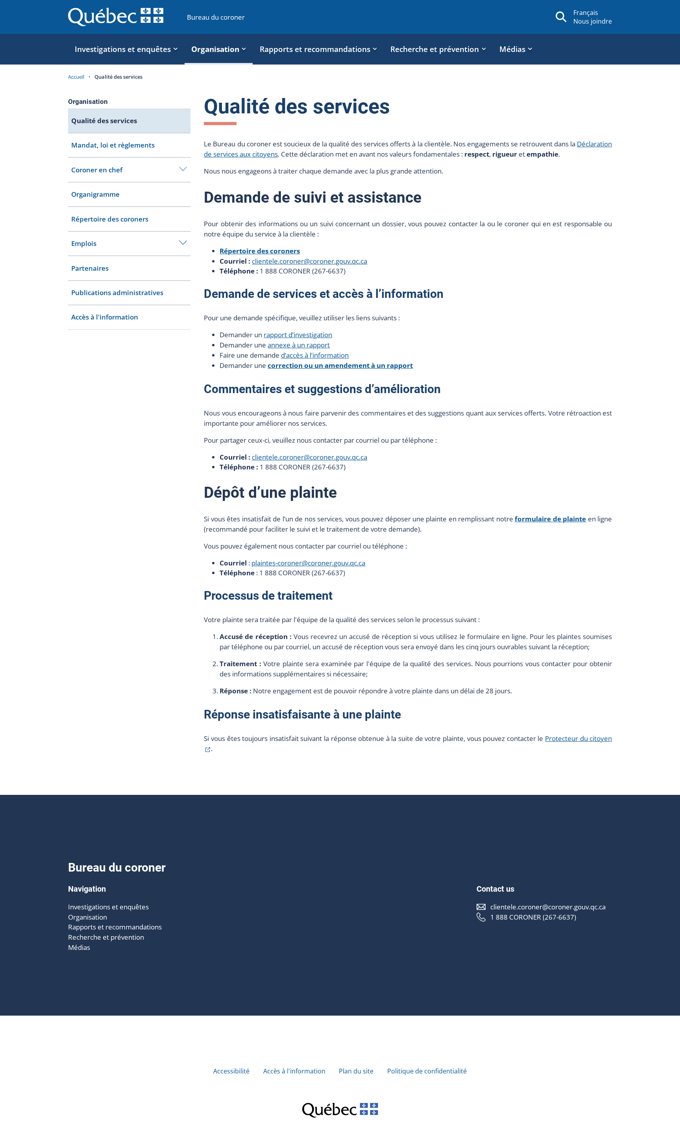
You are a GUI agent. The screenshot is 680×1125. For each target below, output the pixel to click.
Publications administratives (117, 292)
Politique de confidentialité (427, 1071)
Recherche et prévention (106, 937)
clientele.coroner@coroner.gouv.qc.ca (309, 261)
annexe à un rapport (299, 344)
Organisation (87, 917)
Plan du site (356, 1071)
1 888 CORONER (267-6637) (533, 917)
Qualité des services (104, 120)
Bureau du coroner (216, 17)
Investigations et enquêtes (108, 906)
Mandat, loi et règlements (113, 145)
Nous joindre (592, 21)
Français (585, 12)
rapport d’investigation (298, 334)
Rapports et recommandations (115, 926)
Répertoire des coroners (109, 219)
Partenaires (90, 268)
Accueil (76, 76)
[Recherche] (561, 16)
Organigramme (95, 194)
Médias (79, 947)
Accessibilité (231, 1071)
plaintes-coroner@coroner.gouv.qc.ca (308, 562)
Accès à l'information (104, 316)
